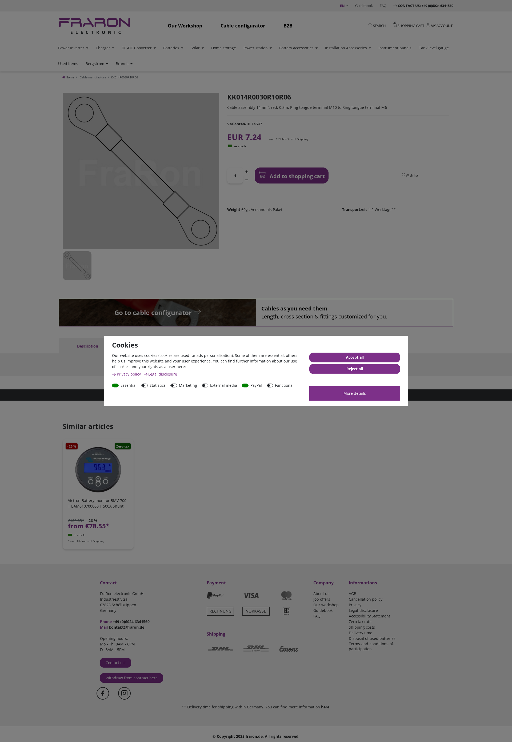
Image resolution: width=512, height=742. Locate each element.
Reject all (354, 369)
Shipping (302, 139)
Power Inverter (71, 47)
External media (223, 385)
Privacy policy (129, 374)
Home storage (223, 47)
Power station (255, 47)
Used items (68, 63)
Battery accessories (296, 47)
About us (321, 593)
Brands (122, 63)
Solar (195, 47)
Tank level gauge (434, 47)
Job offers (321, 599)
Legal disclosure (162, 374)
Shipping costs (362, 627)
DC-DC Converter (137, 47)
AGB (352, 593)
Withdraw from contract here (132, 677)
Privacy (355, 604)
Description (87, 346)
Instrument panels (394, 47)
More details (354, 393)
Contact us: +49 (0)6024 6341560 (425, 5)
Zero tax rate (360, 621)
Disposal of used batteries (372, 638)
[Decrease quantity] (247, 179)
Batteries (171, 47)
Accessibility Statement (369, 616)
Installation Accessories (346, 47)
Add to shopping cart (296, 176)
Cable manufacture (92, 77)
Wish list (411, 175)
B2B (288, 25)
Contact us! (116, 662)
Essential (129, 385)
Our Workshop (185, 25)
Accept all (355, 357)
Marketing (188, 385)
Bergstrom (95, 63)
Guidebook (364, 5)
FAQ (383, 5)
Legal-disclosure (363, 610)
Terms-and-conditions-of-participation (371, 646)
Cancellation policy (365, 599)
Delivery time (360, 632)
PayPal (256, 385)
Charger (103, 47)
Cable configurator (243, 25)
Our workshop (326, 604)
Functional (284, 385)
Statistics (158, 385)
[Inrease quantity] (247, 171)
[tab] (87, 346)
